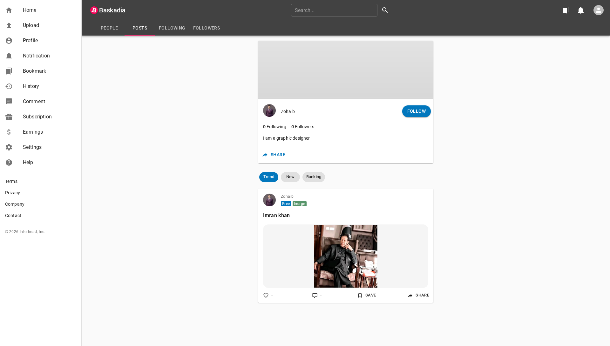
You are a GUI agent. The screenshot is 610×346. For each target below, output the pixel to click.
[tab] (109, 28)
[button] (40, 10)
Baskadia (112, 10)
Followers (303, 126)
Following (274, 126)
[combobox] (342, 10)
